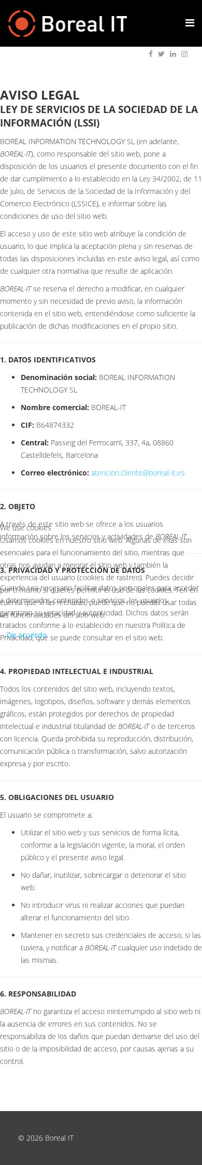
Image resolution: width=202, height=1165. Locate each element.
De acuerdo (27, 635)
